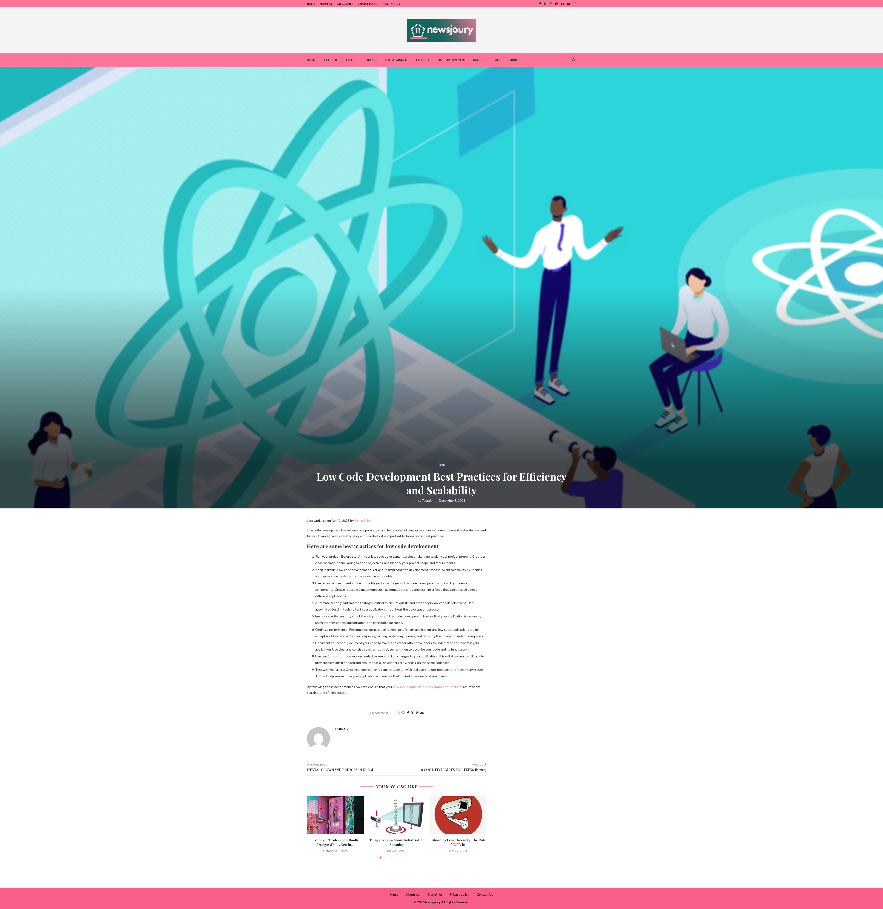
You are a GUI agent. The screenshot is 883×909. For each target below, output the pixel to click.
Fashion (422, 60)
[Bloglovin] (574, 3)
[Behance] (562, 3)
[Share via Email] (422, 713)
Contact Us (391, 3)
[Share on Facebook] (408, 713)
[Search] (573, 60)
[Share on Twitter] (412, 713)
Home (311, 3)
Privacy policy (368, 3)
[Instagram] (551, 3)
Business (368, 60)
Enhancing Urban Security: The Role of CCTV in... (458, 842)
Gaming (479, 60)
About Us (326, 3)
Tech (348, 60)
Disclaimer (345, 3)
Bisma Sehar (363, 520)
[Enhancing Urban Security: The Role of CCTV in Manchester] (458, 815)
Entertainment (397, 60)
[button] (313, 827)
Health (496, 60)
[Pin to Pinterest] (417, 713)
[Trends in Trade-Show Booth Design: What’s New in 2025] (335, 815)
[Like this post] (402, 713)
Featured (329, 60)
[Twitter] (545, 3)
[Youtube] (568, 3)
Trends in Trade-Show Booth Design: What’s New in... (335, 842)
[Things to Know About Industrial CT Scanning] (396, 815)
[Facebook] (540, 3)
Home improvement (451, 60)
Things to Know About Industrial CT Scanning (396, 842)
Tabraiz (427, 500)
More (513, 60)
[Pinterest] (556, 3)
